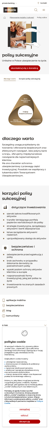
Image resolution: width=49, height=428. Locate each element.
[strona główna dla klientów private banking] (10, 10)
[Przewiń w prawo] (45, 18)
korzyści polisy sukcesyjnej (29, 79)
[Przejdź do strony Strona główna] (4, 18)
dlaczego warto (10, 79)
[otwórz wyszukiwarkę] (36, 10)
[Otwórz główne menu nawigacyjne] (44, 10)
